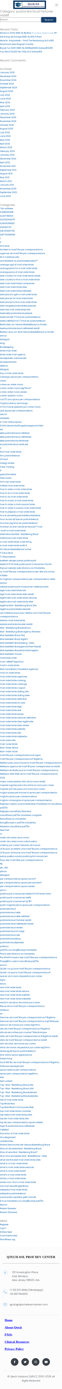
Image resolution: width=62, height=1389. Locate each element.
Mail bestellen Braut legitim (14, 639)
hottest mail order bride (12, 485)
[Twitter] (25, 1361)
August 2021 (6, 173)
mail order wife (8, 740)
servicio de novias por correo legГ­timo (20, 1024)
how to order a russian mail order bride (20, 507)
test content (6, 1081)
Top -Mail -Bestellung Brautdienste (18, 1092)
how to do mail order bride (14, 496)
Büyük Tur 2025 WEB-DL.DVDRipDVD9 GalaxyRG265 (26, 47)
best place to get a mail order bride (18, 294)
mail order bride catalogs (13, 684)
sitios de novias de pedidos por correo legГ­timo (25, 1047)
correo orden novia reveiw (13, 391)
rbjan (3, 979)
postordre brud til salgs (12, 931)
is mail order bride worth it (13, 545)
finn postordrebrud (10, 455)
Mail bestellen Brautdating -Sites (17, 642)
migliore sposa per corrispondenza (18, 796)
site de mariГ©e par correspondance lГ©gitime (25, 1028)
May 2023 (5, 139)
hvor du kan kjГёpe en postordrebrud (19, 519)
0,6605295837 (7, 223)
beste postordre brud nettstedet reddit (20, 328)
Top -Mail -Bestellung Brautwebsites (19, 1095)
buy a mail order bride (11, 373)
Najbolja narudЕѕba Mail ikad (15, 811)
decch (3, 414)
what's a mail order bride (13, 1174)
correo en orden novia (11, 384)
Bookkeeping (6, 347)
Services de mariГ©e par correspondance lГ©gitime (27, 1017)
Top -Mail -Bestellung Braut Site (16, 1084)
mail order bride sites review (14, 725)
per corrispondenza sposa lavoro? (18, 878)
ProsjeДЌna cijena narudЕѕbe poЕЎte (19, 961)
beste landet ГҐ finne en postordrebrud (20, 317)
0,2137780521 (6, 215)
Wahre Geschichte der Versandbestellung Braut (25, 1144)
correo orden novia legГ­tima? (15, 388)
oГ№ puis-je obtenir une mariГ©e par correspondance (28, 848)
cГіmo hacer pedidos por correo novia (20, 406)
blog (2, 343)
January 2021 (7, 184)
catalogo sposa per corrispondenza (19, 376)
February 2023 (7, 151)
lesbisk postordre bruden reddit (16, 624)
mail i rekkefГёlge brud (11, 661)
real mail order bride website (15, 994)
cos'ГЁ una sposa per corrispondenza (20, 399)
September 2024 (8, 87)
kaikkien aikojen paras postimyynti (18, 560)
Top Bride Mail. (7, 1103)
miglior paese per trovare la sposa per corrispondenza (28, 792)
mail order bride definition (13, 698)
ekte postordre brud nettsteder (15, 436)
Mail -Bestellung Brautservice (15, 627)
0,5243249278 (7, 219)
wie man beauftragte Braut (14, 1186)
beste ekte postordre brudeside (16, 313)
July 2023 (5, 132)
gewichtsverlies (8, 474)
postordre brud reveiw (11, 927)
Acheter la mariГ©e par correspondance (21, 249)
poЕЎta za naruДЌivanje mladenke (18, 949)
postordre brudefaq (10, 938)
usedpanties (6, 1141)
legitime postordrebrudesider (15, 609)
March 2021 (6, 181)
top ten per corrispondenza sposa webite (21, 1122)
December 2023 (8, 117)
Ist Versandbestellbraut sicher (15, 549)
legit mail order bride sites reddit (17, 594)
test (2, 1077)
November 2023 (8, 121)
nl (1, 833)
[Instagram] (35, 1361)
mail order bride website (12, 728)
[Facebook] (14, 1361)
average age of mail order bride (17, 264)
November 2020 (8, 188)
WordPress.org (7, 1239)
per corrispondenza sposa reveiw (17, 886)
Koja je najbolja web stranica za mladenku (22, 567)
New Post (4, 830)
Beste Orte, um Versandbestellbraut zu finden (23, 324)
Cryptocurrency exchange (14, 403)
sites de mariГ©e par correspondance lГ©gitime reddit (29, 1036)
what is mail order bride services (17, 1167)
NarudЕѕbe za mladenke (13, 818)
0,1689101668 (6, 212)
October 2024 (7, 83)
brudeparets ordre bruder (13, 358)
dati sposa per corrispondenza (16, 410)
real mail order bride (10, 987)
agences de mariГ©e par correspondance (22, 253)
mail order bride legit (11, 706)
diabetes (4, 418)
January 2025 (7, 72)
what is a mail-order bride (14, 1163)
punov (3, 965)
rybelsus (4, 1009)
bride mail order (8, 350)
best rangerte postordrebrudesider (18, 305)
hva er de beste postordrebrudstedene (20, 515)
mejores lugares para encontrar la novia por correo (27, 785)
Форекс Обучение (8, 1212)
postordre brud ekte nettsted (14, 916)
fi (0, 448)
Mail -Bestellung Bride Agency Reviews (20, 631)
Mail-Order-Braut (9, 747)
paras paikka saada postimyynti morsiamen (24, 856)
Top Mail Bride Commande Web (17, 1107)
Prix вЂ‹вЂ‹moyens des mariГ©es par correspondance (28, 957)
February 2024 (7, 109)
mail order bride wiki (10, 732)
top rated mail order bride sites (16, 1114)
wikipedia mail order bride (13, 1189)
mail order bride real (10, 710)
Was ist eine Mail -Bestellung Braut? (19, 1152)
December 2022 (8, 158)
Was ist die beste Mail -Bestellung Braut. (21, 1148)
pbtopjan (5, 875)
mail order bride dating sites (15, 695)
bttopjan (4, 369)
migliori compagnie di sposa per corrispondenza (26, 800)
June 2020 (5, 196)
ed (1, 429)
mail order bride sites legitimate (16, 721)
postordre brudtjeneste (12, 942)
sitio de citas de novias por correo (18, 1043)
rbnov (3, 983)
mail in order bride (9, 665)
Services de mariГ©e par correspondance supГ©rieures (29, 1021)
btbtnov (4, 365)
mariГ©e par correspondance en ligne (20, 755)
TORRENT (4, 1129)
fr (0, 470)
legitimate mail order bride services (18, 597)
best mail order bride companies (17, 283)
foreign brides (7, 463)
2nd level (4, 245)
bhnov (3, 335)
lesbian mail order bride (12, 620)
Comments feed (8, 1235)
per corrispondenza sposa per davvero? (21, 882)
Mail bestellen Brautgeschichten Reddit (20, 646)
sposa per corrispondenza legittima (19, 1073)
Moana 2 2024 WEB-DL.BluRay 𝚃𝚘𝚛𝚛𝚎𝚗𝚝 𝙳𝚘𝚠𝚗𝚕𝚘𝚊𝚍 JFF (28, 32)
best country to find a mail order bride (20, 279)
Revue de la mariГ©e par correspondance (22, 1006)
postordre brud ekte (10, 912)
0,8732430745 (7, 230)
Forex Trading (7, 466)
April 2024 (5, 106)
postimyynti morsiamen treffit (15, 897)
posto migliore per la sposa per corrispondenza (25, 905)
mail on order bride (10, 672)
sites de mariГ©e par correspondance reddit (23, 1039)
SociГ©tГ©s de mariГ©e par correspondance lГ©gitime (29, 1062)
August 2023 (6, 128)
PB (1, 863)
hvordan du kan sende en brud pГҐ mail (21, 526)
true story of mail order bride (14, 1133)
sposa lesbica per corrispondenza (18, 1069)
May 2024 (5, 102)
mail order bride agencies (13, 676)
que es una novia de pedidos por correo (21, 976)
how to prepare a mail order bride (17, 511)
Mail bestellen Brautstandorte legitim (19, 650)
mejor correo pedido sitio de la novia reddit (22, 781)
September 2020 (8, 192)
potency (4, 946)
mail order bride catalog (13, 680)
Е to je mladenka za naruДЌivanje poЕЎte (21, 1200)
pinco (3, 890)
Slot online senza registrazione (16, 1054)
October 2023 (7, 124)
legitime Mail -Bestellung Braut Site (18, 605)
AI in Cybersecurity (9, 256)
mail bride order (8, 657)
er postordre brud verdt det (14, 444)
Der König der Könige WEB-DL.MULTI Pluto (21, 36)
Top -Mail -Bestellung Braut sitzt (17, 1088)
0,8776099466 (7, 234)
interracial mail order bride (14, 537)
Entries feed (6, 1231)
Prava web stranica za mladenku (17, 953)
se (1, 1013)
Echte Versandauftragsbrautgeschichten (21, 425)
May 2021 (4, 177)
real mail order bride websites (15, 998)
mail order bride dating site (14, 691)
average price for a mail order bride (18, 268)
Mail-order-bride (9, 751)
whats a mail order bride (13, 1178)
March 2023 (6, 147)
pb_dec (4, 867)
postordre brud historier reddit (15, 920)
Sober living (6, 1058)
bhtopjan (5, 339)
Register (4, 1224)
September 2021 (8, 169)
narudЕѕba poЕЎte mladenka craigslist (21, 815)
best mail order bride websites (15, 290)
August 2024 (6, 91)
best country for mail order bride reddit (20, 275)
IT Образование (8, 556)
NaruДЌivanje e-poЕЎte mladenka (18, 822)
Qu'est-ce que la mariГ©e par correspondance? (25, 972)
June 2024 (5, 98)
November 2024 (8, 80)
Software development (12, 1066)
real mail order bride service (14, 991)
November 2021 (8, 166)
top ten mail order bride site (14, 1118)
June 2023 (5, 136)
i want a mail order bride (13, 530)
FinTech (4, 459)
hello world (5, 477)
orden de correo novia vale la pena (18, 841)
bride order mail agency (12, 354)
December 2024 (8, 76)
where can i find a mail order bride (18, 1182)
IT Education (6, 552)
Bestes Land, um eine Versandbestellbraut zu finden (27, 331)
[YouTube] (46, 1361)
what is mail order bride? (13, 1170)
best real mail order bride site (15, 309)
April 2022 (5, 162)
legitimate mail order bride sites (16, 601)
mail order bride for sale (12, 702)
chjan (3, 380)
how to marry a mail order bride (16, 500)
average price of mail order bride (17, 272)
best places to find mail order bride (18, 302)
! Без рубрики (6, 208)
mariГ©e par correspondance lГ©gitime (21, 758)
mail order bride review (12, 714)
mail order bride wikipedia (13, 736)
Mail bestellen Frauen (11, 654)
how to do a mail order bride (15, 493)
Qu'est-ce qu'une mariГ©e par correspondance (25, 968)
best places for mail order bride (16, 298)
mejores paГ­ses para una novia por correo (22, 788)
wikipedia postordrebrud (13, 1193)
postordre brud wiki (10, 935)
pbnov (3, 871)
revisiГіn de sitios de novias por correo (20, 1002)
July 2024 (5, 94)
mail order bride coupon (12, 687)
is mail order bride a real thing (16, 541)
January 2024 (7, 113)
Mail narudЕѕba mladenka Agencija (19, 669)
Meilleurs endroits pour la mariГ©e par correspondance (29, 770)
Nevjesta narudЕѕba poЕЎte (14, 826)
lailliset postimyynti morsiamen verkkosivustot (24, 586)
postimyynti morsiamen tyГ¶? (16, 901)
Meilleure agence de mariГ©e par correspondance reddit (30, 766)
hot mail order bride (10, 481)
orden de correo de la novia (14, 837)
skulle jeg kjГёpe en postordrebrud (17, 1051)
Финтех (3, 1204)
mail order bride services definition (18, 717)
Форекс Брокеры (8, 1208)
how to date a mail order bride (16, 489)
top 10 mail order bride (11, 1099)
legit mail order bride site (13, 590)
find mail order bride (10, 451)
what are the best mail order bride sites (20, 1159)
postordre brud (8, 908)
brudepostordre (8, 361)
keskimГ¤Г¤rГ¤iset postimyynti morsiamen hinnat (25, 564)
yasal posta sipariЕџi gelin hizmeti (18, 1197)
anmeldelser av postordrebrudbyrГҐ (19, 260)
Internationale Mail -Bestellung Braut (19, 534)
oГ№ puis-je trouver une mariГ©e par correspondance (28, 852)
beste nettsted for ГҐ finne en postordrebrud (22, 320)
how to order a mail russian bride (17, 504)
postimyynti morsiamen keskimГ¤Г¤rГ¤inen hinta (25, 893)
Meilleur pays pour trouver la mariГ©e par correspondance (30, 762)
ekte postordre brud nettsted (14, 433)
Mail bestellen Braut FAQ (12, 635)
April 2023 (5, 143)
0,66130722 (5, 227)
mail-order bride (8, 744)
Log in (3, 1228)
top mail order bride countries (15, 1111)
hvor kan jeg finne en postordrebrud (18, 523)
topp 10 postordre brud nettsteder (17, 1125)
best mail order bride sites (13, 287)
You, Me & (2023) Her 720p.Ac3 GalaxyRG (21, 51)
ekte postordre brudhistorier (14, 440)
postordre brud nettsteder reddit (16, 923)
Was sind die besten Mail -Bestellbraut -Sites (23, 1155)
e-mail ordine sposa (11, 421)
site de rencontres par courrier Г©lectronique (23, 1032)
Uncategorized (8, 1137)
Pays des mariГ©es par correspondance (21, 860)
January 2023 (7, 154)
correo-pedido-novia (11, 395)
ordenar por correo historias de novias (20, 845)
